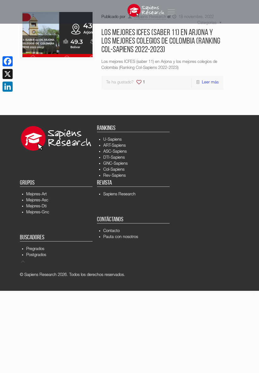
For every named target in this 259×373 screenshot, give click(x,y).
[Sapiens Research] (146, 10)
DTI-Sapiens (114, 158)
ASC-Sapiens (115, 152)
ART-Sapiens (114, 146)
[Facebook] (7, 61)
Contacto (111, 231)
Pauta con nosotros (120, 237)
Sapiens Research (119, 195)
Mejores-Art (36, 195)
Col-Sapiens (113, 170)
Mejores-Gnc (37, 213)
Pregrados (35, 249)
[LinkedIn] (7, 86)
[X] (7, 74)
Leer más (210, 83)
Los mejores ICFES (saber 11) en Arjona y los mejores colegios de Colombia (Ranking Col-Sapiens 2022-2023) (160, 41)
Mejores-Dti (36, 207)
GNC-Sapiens (115, 164)
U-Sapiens (112, 140)
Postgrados (36, 255)
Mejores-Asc (37, 201)
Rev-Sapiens (114, 176)
